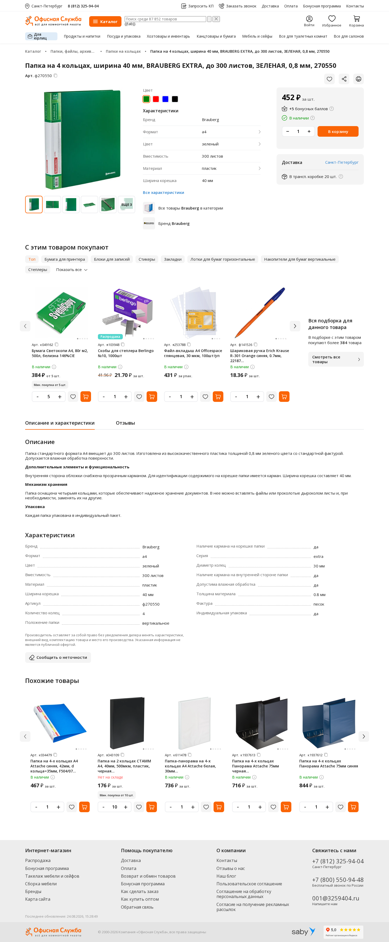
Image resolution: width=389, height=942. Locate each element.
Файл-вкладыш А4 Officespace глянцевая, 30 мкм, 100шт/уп (193, 353)
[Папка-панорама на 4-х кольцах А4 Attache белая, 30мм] (194, 723)
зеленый (210, 143)
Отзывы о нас (230, 868)
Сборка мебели (41, 884)
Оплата (291, 6)
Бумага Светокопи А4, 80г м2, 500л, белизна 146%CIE (60, 353)
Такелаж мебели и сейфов (52, 876)
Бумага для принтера (64, 259)
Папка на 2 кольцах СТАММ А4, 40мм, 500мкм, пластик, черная (124, 766)
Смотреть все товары (326, 359)
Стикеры (147, 259)
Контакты (355, 6)
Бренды (33, 891)
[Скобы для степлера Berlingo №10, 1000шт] (127, 312)
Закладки (173, 259)
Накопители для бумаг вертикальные (300, 259)
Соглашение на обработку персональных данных (243, 893)
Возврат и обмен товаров (148, 876)
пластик (209, 168)
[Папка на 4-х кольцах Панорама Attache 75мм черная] (261, 723)
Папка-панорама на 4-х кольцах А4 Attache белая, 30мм (190, 766)
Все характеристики (163, 192)
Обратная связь (137, 907)
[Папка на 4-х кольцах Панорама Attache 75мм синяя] (328, 723)
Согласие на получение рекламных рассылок (252, 906)
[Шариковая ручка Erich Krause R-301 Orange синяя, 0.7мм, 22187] (259, 312)
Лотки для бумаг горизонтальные (223, 259)
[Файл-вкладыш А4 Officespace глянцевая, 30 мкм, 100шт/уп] (193, 312)
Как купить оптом (140, 899)
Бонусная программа (322, 6)
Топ (31, 259)
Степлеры (37, 269)
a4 (204, 131)
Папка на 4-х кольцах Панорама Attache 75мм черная (255, 766)
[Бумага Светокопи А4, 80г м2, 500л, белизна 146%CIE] (61, 312)
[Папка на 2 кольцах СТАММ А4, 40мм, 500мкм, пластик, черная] (127, 723)
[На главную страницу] (53, 24)
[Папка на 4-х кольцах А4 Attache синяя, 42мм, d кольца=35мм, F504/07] (60, 723)
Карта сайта (37, 899)
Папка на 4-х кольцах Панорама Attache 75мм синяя (328, 763)
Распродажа (38, 860)
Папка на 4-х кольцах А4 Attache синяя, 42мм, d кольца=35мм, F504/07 (54, 766)
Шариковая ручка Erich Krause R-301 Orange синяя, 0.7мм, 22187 (259, 355)
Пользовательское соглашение (249, 884)
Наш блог (226, 876)
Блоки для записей (112, 259)
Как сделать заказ (140, 891)
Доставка (270, 6)
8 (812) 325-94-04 (83, 5)
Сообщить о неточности (62, 657)
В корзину (338, 131)
